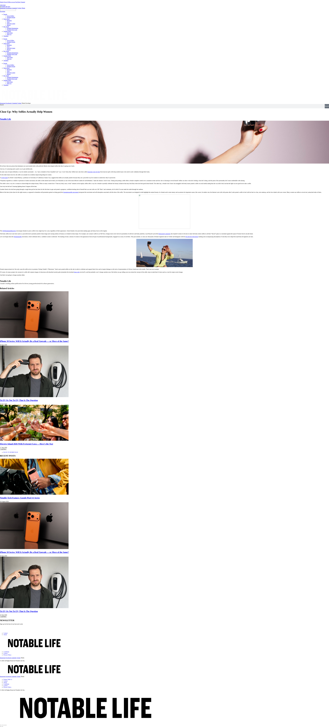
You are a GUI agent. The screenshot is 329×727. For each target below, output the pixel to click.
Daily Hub (10, 57)
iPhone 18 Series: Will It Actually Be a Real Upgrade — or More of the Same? (34, 341)
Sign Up (9, 59)
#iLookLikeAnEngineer (191, 236)
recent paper (4, 177)
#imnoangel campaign (164, 233)
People (5, 39)
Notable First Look (12, 54)
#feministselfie (18, 236)
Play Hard (6, 51)
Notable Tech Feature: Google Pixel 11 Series (20, 498)
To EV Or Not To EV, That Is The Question (19, 400)
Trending (5, 60)
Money (9, 49)
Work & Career (11, 48)
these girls (77, 272)
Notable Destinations (12, 53)
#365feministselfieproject (9, 231)
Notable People (11, 42)
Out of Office (10, 40)
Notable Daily (7, 56)
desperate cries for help (93, 172)
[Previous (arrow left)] (0, 726)
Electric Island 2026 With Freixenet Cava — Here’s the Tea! (26, 444)
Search (2, 104)
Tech (8, 46)
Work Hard (6, 43)
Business (9, 45)
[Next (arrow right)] (2, 726)
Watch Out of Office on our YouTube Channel (12, 2)
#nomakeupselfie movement (70, 192)
